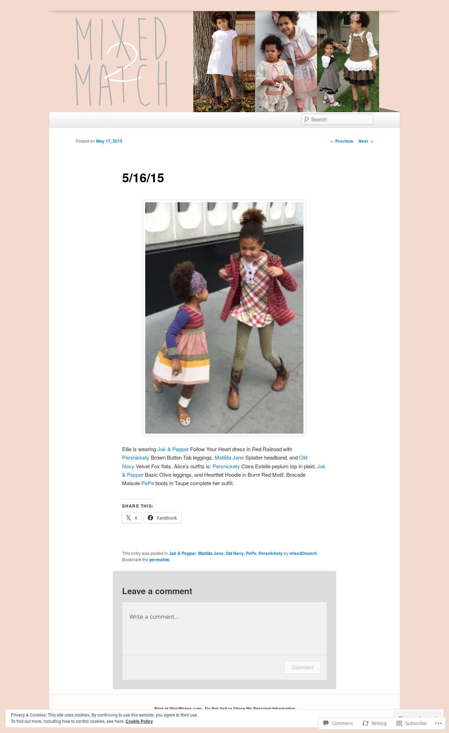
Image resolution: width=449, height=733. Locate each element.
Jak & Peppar (173, 449)
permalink (159, 559)
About (107, 119)
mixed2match (303, 553)
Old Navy (235, 553)
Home (83, 119)
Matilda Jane (229, 457)
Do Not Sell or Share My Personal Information (250, 708)
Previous (341, 141)
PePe (147, 483)
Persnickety (135, 457)
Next (365, 141)
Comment (302, 667)
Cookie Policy (139, 721)
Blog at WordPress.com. (178, 708)
